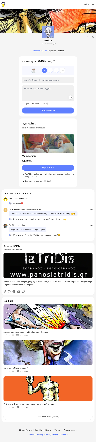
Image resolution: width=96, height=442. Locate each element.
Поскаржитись (70, 430)
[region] (48, 86)
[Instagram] (9, 291)
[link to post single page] (48, 320)
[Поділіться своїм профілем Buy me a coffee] (93, 37)
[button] (93, 4)
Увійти (87, 4)
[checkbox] (33, 103)
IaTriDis (48, 40)
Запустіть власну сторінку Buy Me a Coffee (47, 435)
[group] (48, 158)
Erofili (11, 225)
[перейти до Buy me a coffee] (3, 4)
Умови (57, 430)
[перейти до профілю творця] (48, 32)
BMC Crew (13, 199)
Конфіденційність (43, 430)
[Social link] (5, 291)
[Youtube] (18, 291)
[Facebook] (13, 291)
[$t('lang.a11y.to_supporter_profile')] (10, 203)
